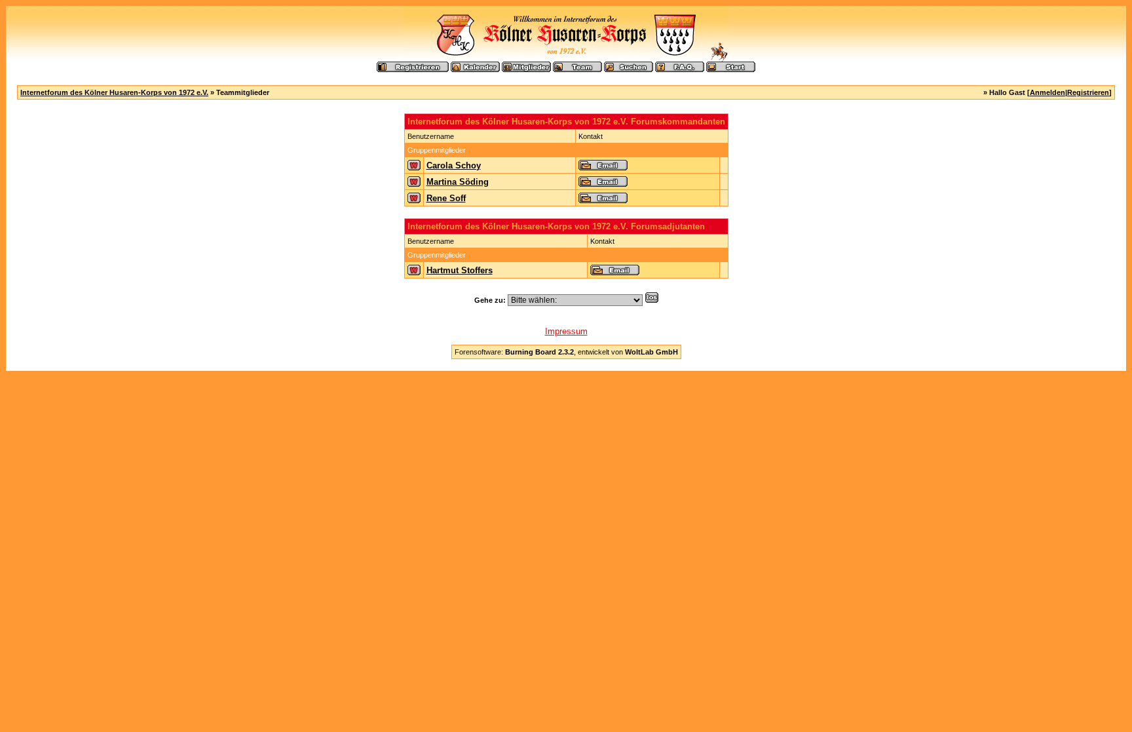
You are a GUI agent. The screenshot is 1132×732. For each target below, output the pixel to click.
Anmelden (1047, 92)
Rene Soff (446, 198)
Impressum (566, 331)
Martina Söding (457, 182)
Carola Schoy (453, 165)
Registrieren (1088, 92)
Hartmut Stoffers (459, 270)
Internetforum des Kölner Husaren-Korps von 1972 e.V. (114, 92)
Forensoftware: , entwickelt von (566, 352)
